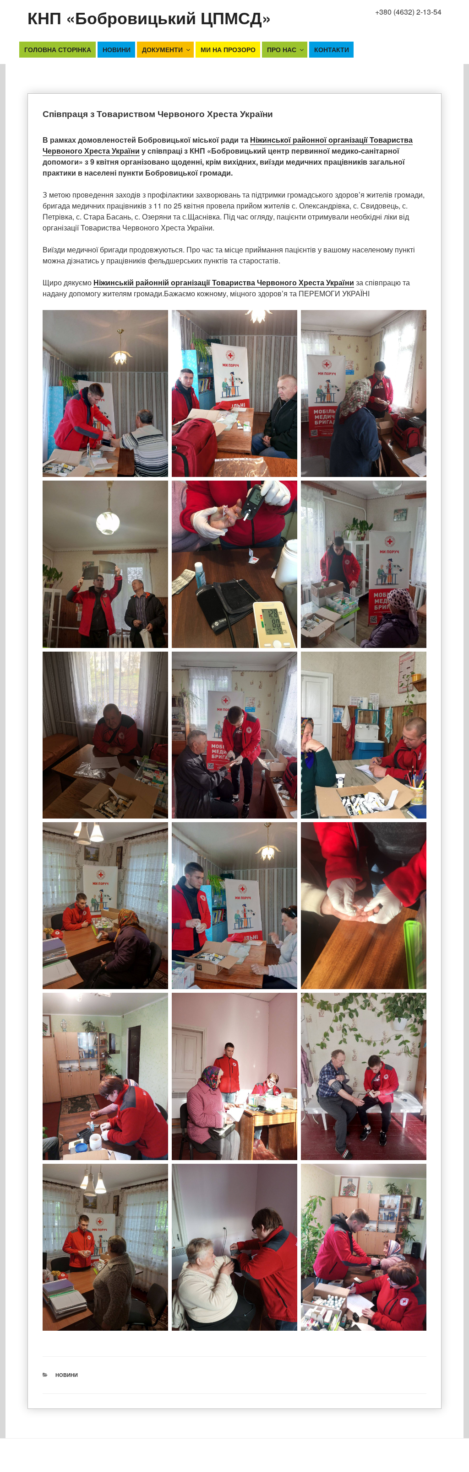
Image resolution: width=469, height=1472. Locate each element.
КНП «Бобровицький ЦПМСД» (149, 17)
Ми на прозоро (228, 49)
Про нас (281, 49)
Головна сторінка (57, 49)
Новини (117, 49)
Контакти (331, 49)
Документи (162, 49)
